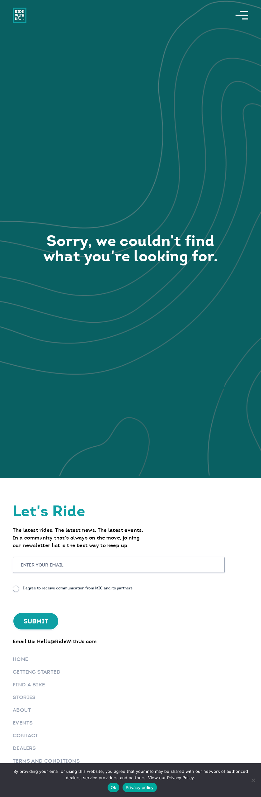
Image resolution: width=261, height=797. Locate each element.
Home (20, 659)
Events (22, 722)
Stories (24, 697)
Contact (25, 735)
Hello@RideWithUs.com (66, 641)
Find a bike (29, 684)
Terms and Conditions (46, 761)
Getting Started (36, 672)
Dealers (24, 748)
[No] (253, 780)
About (22, 710)
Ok (113, 787)
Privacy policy (140, 787)
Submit (36, 621)
